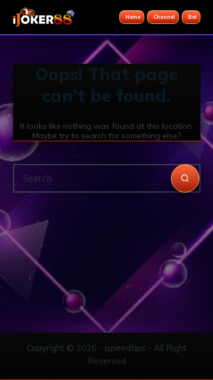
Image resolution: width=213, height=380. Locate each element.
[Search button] (185, 178)
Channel (164, 17)
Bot (192, 17)
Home (133, 17)
